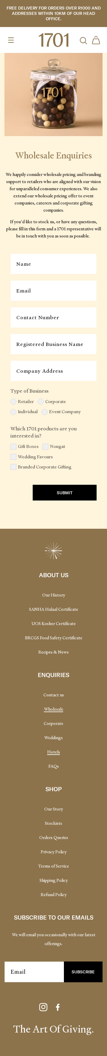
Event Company (65, 411)
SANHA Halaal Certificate (53, 609)
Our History (53, 595)
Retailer (26, 401)
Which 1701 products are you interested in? (43, 432)
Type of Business (29, 390)
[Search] (82, 40)
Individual (28, 411)
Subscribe (83, 971)
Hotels (53, 752)
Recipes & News (53, 652)
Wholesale (53, 709)
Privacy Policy (54, 852)
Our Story (53, 809)
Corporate (55, 401)
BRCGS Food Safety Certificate (53, 638)
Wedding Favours (35, 457)
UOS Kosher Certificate (54, 624)
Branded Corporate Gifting (44, 467)
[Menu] (11, 40)
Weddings (53, 738)
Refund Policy (54, 895)
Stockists (53, 823)
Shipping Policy (54, 880)
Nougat (57, 446)
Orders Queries (53, 838)
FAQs (53, 766)
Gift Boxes (28, 446)
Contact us (53, 695)
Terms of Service (53, 866)
